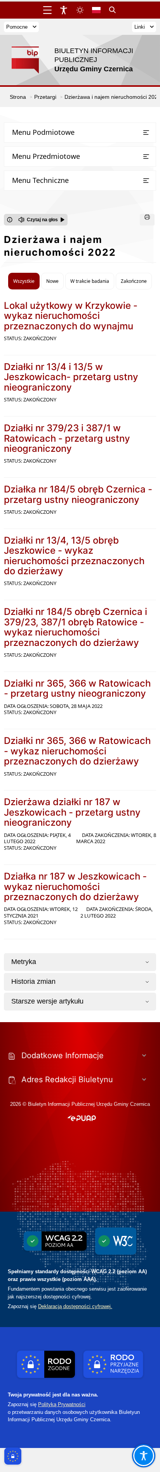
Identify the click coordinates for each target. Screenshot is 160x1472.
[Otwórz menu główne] (47, 10)
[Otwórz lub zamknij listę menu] (146, 132)
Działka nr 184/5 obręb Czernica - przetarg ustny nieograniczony (78, 494)
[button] (81, 1118)
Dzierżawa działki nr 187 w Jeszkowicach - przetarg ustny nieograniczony (72, 812)
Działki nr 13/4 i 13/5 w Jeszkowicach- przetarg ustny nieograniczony (71, 377)
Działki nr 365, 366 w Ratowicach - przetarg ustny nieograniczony (77, 688)
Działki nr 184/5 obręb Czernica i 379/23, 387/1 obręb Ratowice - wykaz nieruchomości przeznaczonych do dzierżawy (75, 627)
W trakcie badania (89, 281)
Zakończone (134, 281)
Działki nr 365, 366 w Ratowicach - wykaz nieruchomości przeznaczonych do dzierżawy (77, 751)
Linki (139, 27)
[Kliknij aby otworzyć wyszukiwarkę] (113, 10)
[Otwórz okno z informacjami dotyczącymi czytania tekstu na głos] (10, 220)
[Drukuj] (147, 220)
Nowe (52, 281)
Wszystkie (24, 281)
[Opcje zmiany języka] (96, 10)
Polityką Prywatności (61, 1404)
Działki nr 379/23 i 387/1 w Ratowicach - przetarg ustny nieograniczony (67, 438)
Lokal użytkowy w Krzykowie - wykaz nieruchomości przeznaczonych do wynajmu (70, 316)
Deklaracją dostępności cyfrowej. (75, 1306)
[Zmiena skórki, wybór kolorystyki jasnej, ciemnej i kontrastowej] (80, 10)
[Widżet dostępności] (64, 10)
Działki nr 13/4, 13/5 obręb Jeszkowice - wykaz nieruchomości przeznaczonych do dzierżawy (74, 556)
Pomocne (17, 27)
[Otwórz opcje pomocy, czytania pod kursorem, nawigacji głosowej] (143, 1455)
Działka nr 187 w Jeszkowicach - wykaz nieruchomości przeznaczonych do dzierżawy (75, 886)
